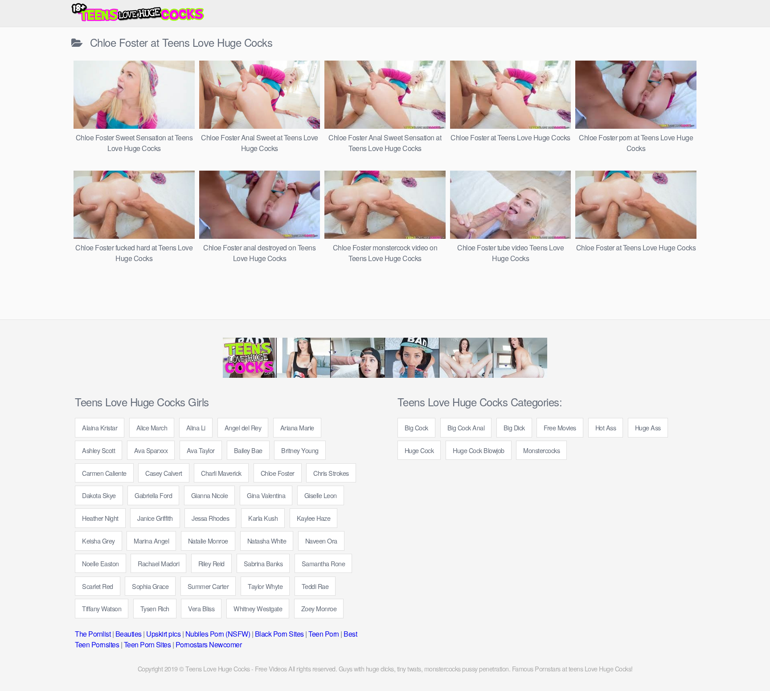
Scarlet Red (97, 586)
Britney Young (300, 450)
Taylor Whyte (265, 586)
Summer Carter (208, 586)
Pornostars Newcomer (209, 644)
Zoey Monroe (319, 608)
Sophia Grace (150, 586)
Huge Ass (648, 427)
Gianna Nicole (209, 495)
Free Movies (560, 427)
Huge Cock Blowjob (478, 450)
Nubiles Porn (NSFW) (217, 634)
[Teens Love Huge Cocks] (138, 13)
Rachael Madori (158, 563)
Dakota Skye (99, 495)
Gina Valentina (266, 495)
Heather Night (100, 518)
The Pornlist (93, 634)
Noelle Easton (100, 563)
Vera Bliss (201, 608)
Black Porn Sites (279, 634)
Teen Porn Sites (147, 644)
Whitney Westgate (257, 608)
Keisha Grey (98, 540)
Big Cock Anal (466, 427)
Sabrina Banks (263, 563)
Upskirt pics (163, 634)
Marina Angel (151, 540)
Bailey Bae (248, 450)
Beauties (128, 634)
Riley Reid (211, 563)
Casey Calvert (163, 473)
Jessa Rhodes (210, 518)
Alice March (152, 427)
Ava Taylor (201, 450)
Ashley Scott (98, 450)
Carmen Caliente (104, 473)
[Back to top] (745, 662)
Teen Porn (323, 634)
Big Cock (416, 427)
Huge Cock (419, 450)
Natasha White (267, 540)
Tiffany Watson (101, 608)
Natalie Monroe (208, 540)
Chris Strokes (331, 473)
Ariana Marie (297, 427)
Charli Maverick (221, 473)
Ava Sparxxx (151, 450)
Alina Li (195, 427)
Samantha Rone (323, 563)
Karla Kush (263, 518)
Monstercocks (541, 450)
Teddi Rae (315, 586)
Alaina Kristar (99, 427)
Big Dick (514, 427)
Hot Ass (605, 427)
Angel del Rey (243, 427)
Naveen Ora (321, 540)
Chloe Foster (278, 473)
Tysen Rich (154, 608)
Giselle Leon (320, 495)
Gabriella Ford (153, 495)
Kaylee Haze (314, 518)
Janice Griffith (155, 518)
